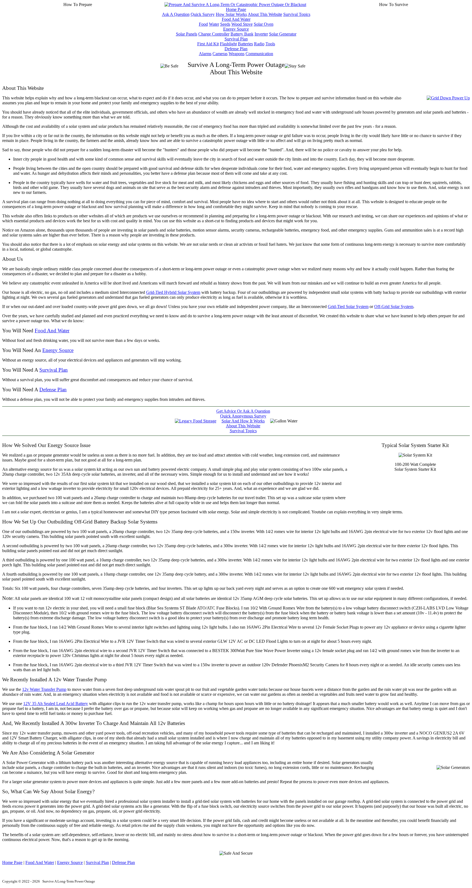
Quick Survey (203, 14)
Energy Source (236, 29)
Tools (270, 44)
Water (214, 24)
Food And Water (236, 19)
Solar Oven (263, 24)
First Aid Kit (208, 44)
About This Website (265, 14)
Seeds (225, 24)
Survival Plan (236, 39)
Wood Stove (242, 24)
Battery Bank (242, 34)
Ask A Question (176, 14)
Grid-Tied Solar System (348, 306)
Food (203, 24)
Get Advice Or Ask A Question (243, 411)
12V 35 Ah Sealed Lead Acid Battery (55, 703)
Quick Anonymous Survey (243, 416)
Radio (259, 44)
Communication (259, 53)
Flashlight (228, 44)
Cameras (220, 53)
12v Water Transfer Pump (44, 689)
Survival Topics (296, 14)
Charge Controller (213, 34)
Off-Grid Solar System (393, 306)
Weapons (236, 53)
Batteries (245, 44)
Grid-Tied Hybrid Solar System (173, 292)
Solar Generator (282, 34)
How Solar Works (231, 14)
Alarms (205, 53)
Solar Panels (186, 34)
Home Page (236, 9)
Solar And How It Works (243, 421)
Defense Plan (236, 48)
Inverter (261, 34)
